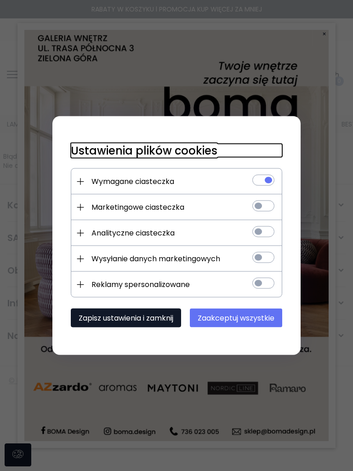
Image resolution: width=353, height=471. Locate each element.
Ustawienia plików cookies (144, 150)
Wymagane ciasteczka (132, 181)
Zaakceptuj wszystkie (236, 318)
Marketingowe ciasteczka (137, 207)
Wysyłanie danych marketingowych (155, 258)
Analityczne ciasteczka (133, 233)
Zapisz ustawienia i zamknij (126, 318)
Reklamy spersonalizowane (140, 284)
